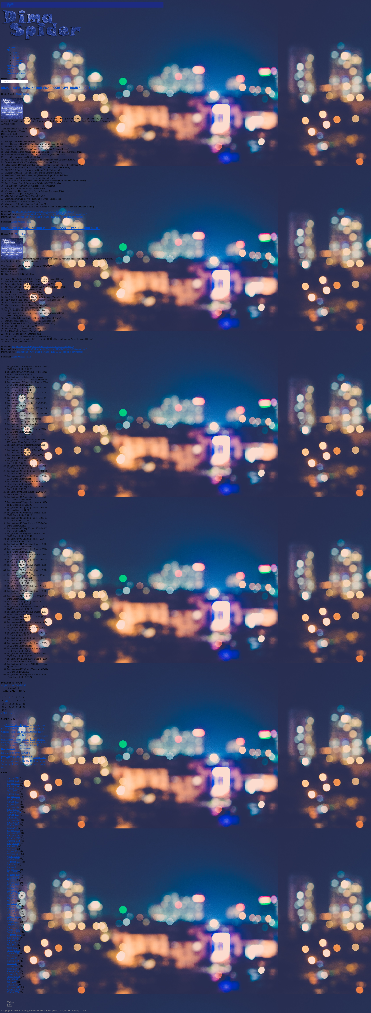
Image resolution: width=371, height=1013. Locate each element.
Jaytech (3, 742)
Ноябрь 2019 (13, 825)
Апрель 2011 (13, 958)
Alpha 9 (25, 729)
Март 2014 (12, 903)
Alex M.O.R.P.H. (15, 729)
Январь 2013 (13, 927)
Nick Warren (9, 745)
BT (42, 732)
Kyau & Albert (24, 742)
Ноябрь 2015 (13, 885)
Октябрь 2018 (13, 841)
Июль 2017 (12, 864)
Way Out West (25, 764)
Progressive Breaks (23, 748)
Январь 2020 (13, 822)
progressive (8, 748)
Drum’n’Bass (19, 60)
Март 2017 (12, 872)
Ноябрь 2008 (13, 992)
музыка (34, 764)
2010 (3, 725)
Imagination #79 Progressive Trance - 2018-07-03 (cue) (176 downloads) (49, 352)
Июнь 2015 (12, 888)
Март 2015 (12, 890)
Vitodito (4, 764)
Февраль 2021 (14, 807)
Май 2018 (12, 848)
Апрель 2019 (13, 830)
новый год (42, 764)
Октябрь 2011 (13, 950)
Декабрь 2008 (13, 989)
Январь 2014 (13, 908)
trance (26, 760)
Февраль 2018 (14, 854)
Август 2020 (13, 815)
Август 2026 (13, 778)
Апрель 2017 (13, 869)
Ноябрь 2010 (13, 961)
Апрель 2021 (13, 804)
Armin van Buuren (19, 731)
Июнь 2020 (12, 817)
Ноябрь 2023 (13, 788)
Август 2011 (13, 953)
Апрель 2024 (13, 783)
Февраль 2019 (14, 833)
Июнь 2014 (12, 898)
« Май (4, 713)
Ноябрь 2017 (13, 859)
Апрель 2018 (13, 851)
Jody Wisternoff (13, 742)
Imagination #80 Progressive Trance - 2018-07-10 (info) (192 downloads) (53, 214)
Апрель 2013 (13, 922)
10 (6, 700)
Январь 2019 (13, 835)
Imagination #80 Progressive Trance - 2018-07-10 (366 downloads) (43, 211)
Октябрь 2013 (13, 914)
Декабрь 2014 (13, 893)
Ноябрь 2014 (13, 895)
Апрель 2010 (13, 966)
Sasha (10, 761)
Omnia (25, 745)
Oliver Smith (18, 745)
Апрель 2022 (13, 796)
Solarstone (17, 761)
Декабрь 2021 (13, 799)
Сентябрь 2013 (14, 916)
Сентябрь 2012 (14, 935)
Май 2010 (12, 963)
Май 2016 (12, 880)
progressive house (15, 752)
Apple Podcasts (18, 221)
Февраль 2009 (14, 987)
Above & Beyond (17, 725)
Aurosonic (35, 731)
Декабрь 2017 (13, 856)
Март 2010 (12, 968)
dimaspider (44, 736)
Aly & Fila (34, 728)
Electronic (18, 63)
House (15, 55)
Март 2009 (12, 984)
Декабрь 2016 (13, 875)
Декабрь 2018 (13, 838)
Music (9, 50)
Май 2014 (12, 901)
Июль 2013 (12, 919)
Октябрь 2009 (13, 976)
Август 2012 (13, 937)
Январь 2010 (13, 971)
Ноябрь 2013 (13, 911)
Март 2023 (12, 791)
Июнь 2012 (12, 942)
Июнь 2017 (12, 867)
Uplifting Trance (37, 761)
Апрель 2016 (13, 882)
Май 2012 (12, 945)
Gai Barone (16, 739)
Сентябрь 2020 (14, 812)
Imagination (37, 739)
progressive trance (16, 757)
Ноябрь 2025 (13, 781)
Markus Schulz (35, 742)
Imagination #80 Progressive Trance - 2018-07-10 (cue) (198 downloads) (49, 217)
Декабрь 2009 (13, 974)
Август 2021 (13, 801)
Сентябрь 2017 (14, 861)
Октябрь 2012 (13, 932)
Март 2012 (12, 948)
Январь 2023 (13, 794)
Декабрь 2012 (13, 929)
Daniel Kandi (5, 736)
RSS (29, 221)
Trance (16, 52)
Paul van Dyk (35, 745)
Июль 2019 (12, 828)
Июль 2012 (12, 940)
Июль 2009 (12, 979)
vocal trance (13, 764)
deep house (22, 735)
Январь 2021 (13, 809)
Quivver (36, 758)
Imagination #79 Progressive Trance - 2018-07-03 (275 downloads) (43, 346)
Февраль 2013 (14, 924)
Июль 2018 (12, 846)
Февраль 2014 (14, 906)
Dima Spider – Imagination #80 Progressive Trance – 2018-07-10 (50, 88)
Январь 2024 (13, 786)
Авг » (12, 713)
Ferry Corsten (6, 739)
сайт (2, 767)
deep (12, 736)
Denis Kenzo (35, 736)
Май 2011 (11, 955)
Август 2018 (13, 843)
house (25, 739)
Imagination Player (16, 73)
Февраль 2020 (14, 820)
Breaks (16, 58)
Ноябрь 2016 (13, 877)
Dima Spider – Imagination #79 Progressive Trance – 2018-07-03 (50, 228)
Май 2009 (12, 982)
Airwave (33, 725)
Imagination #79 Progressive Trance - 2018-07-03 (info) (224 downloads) (53, 349)
